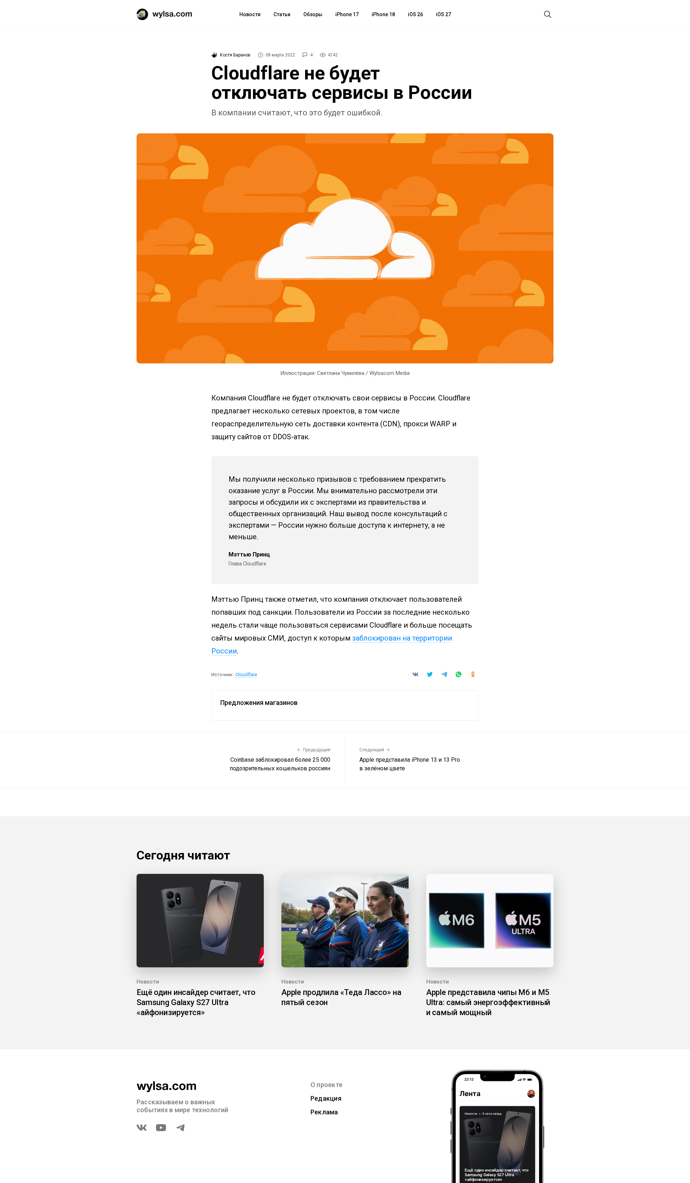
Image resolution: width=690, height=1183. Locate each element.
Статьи (281, 14)
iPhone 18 (383, 14)
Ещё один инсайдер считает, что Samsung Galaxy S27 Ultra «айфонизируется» (196, 1002)
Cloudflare (246, 674)
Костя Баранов (235, 55)
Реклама (324, 1112)
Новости (250, 14)
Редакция (325, 1098)
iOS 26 (415, 14)
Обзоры (312, 14)
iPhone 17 (347, 14)
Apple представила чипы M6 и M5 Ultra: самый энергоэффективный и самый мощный (488, 1002)
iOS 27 (443, 14)
